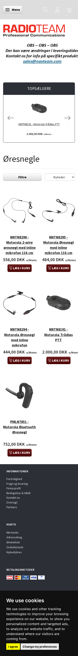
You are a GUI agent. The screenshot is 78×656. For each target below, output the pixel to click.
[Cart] (69, 9)
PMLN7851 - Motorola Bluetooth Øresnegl (19, 427)
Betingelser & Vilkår (18, 493)
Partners (11, 507)
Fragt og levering (17, 484)
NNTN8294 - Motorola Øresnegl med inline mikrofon (19, 337)
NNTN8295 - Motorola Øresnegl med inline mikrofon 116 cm (58, 245)
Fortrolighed (14, 479)
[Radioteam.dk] (34, 29)
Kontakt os (13, 497)
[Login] (57, 9)
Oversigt (11, 502)
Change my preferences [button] (40, 646)
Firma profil (13, 488)
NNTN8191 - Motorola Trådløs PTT (39, 124)
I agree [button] (13, 646)
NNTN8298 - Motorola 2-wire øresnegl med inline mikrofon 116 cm (20, 245)
